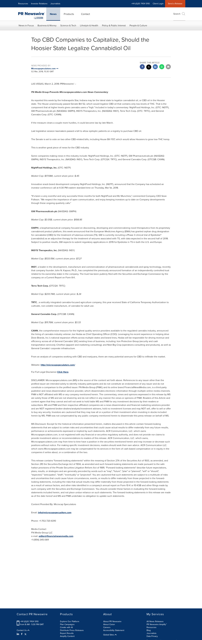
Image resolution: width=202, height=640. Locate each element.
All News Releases (155, 621)
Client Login (158, 3)
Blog (149, 630)
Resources (23, 3)
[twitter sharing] (148, 67)
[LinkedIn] (18, 634)
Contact (85, 14)
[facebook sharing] (142, 67)
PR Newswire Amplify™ (157, 624)
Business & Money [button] (47, 25)
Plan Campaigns (67, 624)
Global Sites (109, 634)
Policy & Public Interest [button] (114, 25)
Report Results (67, 633)
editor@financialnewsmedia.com (56, 536)
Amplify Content (67, 636)
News (53, 14)
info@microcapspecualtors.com (54, 512)
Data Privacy (152, 636)
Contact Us (22, 630)
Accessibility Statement (113, 630)
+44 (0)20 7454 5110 (29, 621)
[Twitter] (25, 634)
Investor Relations (39, 3)
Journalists (55, 3)
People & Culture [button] (138, 25)
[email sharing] (168, 67)
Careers (106, 627)
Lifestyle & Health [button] (89, 25)
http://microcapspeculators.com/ (58, 365)
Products (69, 14)
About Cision (109, 624)
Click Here (62, 372)
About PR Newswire (112, 621)
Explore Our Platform (69, 621)
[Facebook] (21, 634)
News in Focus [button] (26, 25)
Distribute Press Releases (72, 630)
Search (176, 14)
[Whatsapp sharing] (161, 67)
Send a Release (175, 3)
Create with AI (66, 627)
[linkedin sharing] (155, 67)
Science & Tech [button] (68, 25)
